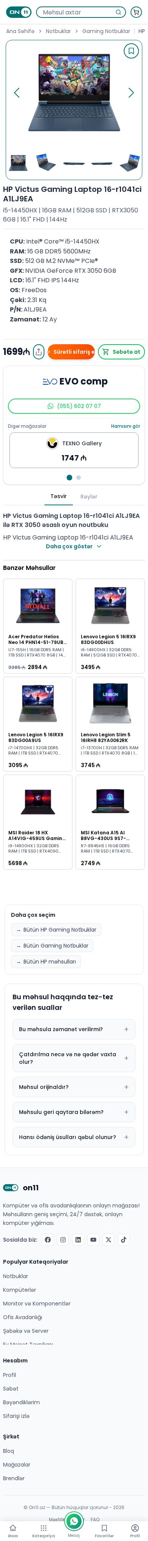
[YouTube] (93, 1240)
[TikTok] (124, 1240)
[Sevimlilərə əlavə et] (131, 51)
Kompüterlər (19, 1290)
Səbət (11, 1388)
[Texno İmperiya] (78, 477)
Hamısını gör (125, 426)
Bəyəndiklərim (21, 1402)
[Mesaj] (74, 1521)
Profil (9, 1375)
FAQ (95, 1520)
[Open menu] (43, 1528)
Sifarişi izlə (16, 1416)
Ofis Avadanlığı (22, 1317)
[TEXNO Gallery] (69, 478)
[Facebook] (48, 1240)
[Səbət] (136, 12)
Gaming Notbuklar (106, 31)
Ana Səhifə (20, 31)
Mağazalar (16, 1464)
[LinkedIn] (78, 1240)
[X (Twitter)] (108, 1240)
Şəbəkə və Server (26, 1331)
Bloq (8, 1451)
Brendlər (14, 1478)
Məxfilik (57, 1520)
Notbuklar (58, 31)
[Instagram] (63, 1240)
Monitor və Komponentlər (37, 1303)
